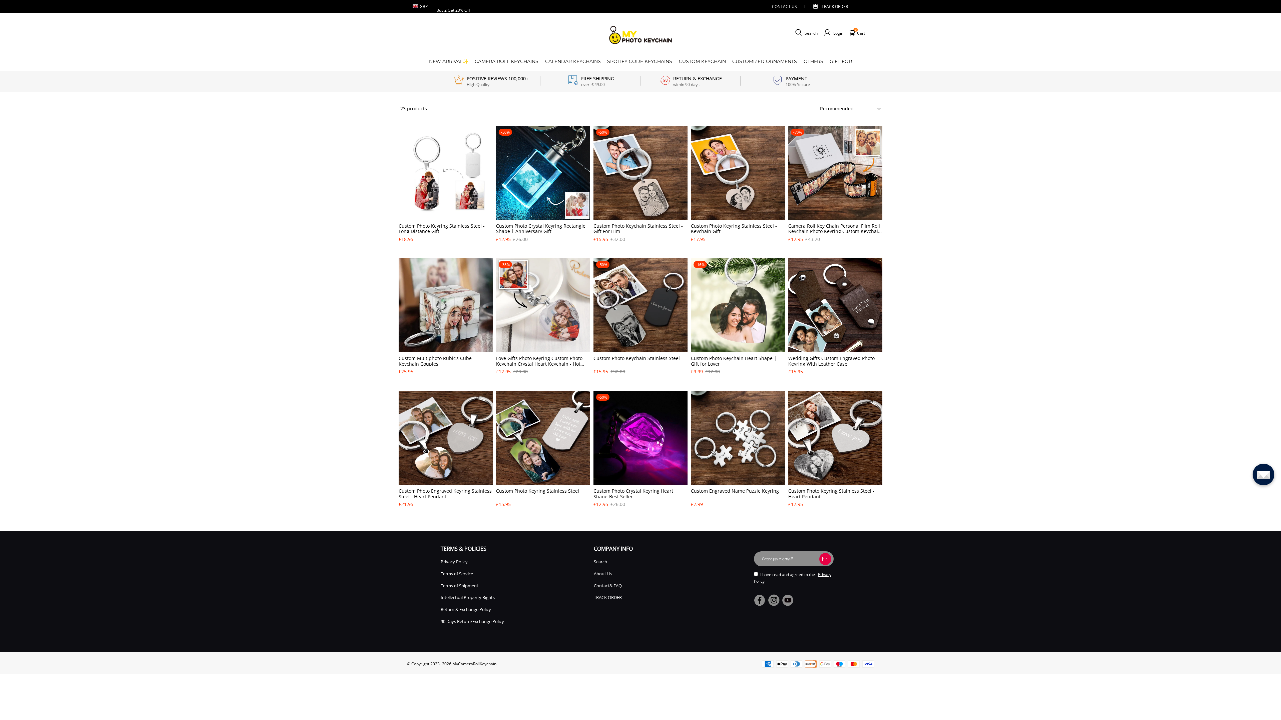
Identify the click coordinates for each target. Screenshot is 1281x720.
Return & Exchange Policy (466, 609)
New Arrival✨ (448, 61)
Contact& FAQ (608, 586)
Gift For (841, 61)
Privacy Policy (454, 562)
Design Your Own (445, 251)
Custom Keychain (702, 61)
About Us (603, 574)
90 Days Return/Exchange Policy (472, 621)
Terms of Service (457, 574)
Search (600, 562)
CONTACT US (784, 6)
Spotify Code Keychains (639, 61)
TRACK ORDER (608, 597)
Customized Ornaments (764, 61)
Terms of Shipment (459, 586)
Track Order (835, 6)
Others (813, 61)
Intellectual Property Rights (468, 597)
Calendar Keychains (573, 61)
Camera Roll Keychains (506, 61)
